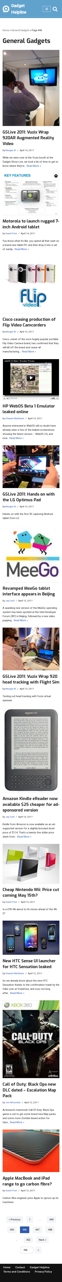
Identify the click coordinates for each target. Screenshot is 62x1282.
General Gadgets (20, 30)
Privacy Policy (43, 1271)
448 (50, 1229)
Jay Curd (10, 600)
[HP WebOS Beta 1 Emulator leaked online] (31, 379)
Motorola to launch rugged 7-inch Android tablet (31, 224)
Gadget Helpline (40, 1267)
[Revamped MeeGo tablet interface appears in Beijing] (31, 553)
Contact (20, 1267)
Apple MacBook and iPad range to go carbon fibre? (27, 1181)
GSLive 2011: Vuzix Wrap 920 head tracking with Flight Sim (31, 679)
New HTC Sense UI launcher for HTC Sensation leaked (29, 964)
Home (6, 30)
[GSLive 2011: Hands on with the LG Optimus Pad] (31, 466)
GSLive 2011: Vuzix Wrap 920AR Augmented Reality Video (28, 137)
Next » (42, 1239)
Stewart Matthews (15, 418)
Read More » (34, 165)
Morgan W (11, 150)
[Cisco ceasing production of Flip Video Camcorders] (31, 284)
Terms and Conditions (16, 1271)
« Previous (14, 1219)
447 (37, 1229)
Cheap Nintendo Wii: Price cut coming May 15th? (31, 892)
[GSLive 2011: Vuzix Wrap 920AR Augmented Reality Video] (31, 88)
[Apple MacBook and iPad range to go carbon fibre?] (31, 1151)
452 (28, 1239)
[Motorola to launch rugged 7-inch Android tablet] (31, 194)
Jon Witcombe (13, 1102)
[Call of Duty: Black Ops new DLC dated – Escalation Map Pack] (31, 1039)
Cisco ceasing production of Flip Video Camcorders (29, 322)
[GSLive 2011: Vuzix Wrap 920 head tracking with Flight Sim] (31, 649)
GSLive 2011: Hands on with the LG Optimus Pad (29, 497)
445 (12, 1229)
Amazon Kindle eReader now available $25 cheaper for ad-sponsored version (31, 804)
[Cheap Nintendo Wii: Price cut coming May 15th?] (31, 863)
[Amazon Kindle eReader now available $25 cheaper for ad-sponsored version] (31, 750)
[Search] (55, 9)
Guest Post (11, 233)
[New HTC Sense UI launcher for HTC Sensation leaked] (31, 938)
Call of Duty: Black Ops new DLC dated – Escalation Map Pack (29, 1090)
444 (51, 1219)
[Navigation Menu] (47, 9)
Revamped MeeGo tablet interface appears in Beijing (29, 591)
